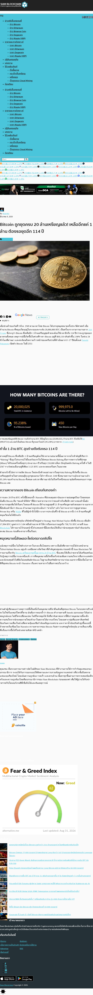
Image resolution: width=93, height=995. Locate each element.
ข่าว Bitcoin (15, 24)
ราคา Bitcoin (16, 45)
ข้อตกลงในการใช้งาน (28, 945)
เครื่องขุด (14, 77)
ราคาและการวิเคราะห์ (14, 42)
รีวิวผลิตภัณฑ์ (11, 66)
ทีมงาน (3, 941)
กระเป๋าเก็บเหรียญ (18, 73)
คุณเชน (6, 214)
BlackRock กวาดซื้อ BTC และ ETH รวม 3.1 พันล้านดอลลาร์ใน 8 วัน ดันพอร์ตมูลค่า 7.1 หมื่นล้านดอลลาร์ (50, 875)
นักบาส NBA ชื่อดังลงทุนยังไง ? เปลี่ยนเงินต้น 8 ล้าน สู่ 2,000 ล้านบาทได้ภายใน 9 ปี (41, 899)
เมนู (1, 15)
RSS (21, 948)
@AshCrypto (67, 442)
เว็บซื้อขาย (14, 70)
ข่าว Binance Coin (18, 31)
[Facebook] (1, 317)
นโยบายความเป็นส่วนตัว (9, 945)
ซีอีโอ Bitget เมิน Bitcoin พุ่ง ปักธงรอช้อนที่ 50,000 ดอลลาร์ (33, 907)
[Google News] (24, 317)
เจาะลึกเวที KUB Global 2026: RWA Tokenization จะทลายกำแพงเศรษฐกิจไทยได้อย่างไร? (44, 891)
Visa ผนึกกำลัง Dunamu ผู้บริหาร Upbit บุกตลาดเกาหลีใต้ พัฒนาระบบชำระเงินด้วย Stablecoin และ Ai (49, 883)
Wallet (18, 511)
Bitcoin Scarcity (12, 639)
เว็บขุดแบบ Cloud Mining (21, 80)
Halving (33, 639)
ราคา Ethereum (17, 49)
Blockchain (5, 528)
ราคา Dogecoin (17, 52)
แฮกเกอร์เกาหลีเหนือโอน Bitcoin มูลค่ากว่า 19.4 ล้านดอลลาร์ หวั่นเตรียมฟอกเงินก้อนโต (43, 844)
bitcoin (2, 639)
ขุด (83, 439)
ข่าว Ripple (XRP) (18, 38)
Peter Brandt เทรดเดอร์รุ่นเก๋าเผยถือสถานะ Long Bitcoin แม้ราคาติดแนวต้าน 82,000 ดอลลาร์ (46, 868)
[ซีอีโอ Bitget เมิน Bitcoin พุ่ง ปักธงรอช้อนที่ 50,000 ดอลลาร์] (3, 909)
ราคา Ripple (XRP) (18, 56)
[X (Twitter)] (6, 968)
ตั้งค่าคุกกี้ (4, 952)
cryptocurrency (24, 639)
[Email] (6, 972)
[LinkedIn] (6, 966)
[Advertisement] (46, 365)
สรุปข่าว (5, 321)
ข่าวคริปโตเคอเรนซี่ (13, 21)
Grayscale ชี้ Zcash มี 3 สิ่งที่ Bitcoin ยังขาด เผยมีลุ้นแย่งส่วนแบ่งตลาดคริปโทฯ (40, 914)
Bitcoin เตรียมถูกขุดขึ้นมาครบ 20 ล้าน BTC (35, 553)
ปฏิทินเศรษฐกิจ (11, 59)
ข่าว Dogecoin (16, 35)
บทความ (8, 63)
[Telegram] (7, 317)
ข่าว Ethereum (16, 28)
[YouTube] (10, 317)
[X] (4, 317)
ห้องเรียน (9, 84)
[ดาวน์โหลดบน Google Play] (25, 978)
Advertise (4, 948)
